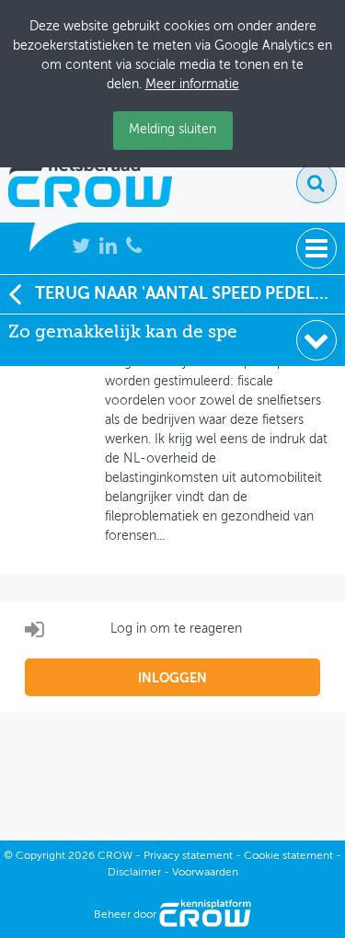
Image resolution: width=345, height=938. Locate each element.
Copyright (40, 856)
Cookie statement (288, 856)
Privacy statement (188, 856)
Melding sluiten (172, 129)
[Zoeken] (316, 183)
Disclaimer (134, 872)
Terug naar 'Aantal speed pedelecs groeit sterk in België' (190, 294)
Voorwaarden (205, 872)
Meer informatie (192, 84)
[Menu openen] (316, 248)
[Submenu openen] (316, 340)
